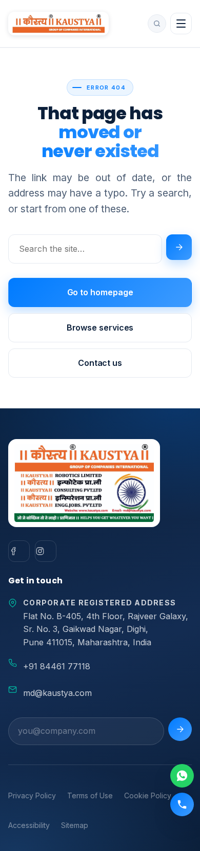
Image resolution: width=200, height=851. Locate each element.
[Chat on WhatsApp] (182, 776)
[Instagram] (45, 551)
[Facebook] (19, 551)
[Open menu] (181, 23)
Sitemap (74, 825)
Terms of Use (90, 795)
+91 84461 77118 (56, 666)
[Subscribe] (180, 729)
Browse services (100, 327)
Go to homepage (100, 292)
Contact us (100, 363)
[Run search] (179, 247)
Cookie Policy (147, 795)
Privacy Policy (32, 795)
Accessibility (29, 825)
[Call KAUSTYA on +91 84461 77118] (182, 804)
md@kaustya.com (57, 693)
